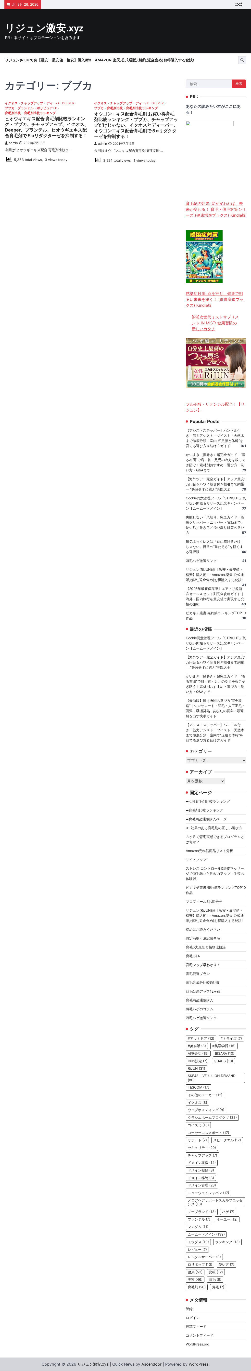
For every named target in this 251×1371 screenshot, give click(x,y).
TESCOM (198, 1087)
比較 (216, 1272)
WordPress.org (197, 1344)
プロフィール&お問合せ (204, 901)
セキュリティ (202, 1148)
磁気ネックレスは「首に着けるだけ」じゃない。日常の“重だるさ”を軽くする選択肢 (215, 546)
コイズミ (198, 1125)
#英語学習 (224, 1046)
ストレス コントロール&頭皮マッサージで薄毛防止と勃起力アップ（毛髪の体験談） (215, 873)
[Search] (242, 60)
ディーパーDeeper (60, 103)
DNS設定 (197, 1061)
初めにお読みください (203, 929)
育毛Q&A (193, 956)
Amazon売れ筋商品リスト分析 (209, 851)
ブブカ (9, 108)
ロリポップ (200, 1264)
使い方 (226, 1264)
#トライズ (231, 1038)
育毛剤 (197, 1287)
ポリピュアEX (47, 108)
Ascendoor (151, 1364)
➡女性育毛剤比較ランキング (208, 801)
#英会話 (197, 1046)
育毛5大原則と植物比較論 (206, 947)
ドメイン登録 (201, 1170)
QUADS (223, 1061)
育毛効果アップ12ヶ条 (203, 991)
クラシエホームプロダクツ (212, 1117)
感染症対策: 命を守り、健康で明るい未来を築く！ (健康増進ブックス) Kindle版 (214, 299)
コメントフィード (199, 1335)
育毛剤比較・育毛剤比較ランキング (30, 113)
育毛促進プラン (198, 974)
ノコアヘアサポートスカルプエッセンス (215, 1202)
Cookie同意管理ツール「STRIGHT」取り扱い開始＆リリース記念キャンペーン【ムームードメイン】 (216, 503)
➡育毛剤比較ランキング (204, 810)
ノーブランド (202, 1212)
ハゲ (228, 1212)
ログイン (193, 1318)
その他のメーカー (205, 1095)
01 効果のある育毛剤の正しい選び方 (214, 828)
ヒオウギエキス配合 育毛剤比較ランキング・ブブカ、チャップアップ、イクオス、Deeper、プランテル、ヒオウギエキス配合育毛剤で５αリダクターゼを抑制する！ (47, 127)
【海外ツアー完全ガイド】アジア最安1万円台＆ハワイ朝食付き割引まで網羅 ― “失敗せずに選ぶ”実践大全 (216, 484)
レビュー (197, 1249)
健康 (195, 1272)
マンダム (198, 1227)
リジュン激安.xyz (44, 28)
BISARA (224, 1053)
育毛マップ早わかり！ (203, 965)
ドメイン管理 (202, 1185)
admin (13, 143)
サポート (197, 1140)
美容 (195, 1279)
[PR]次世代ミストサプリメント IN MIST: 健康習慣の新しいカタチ (215, 323)
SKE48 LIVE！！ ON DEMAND (212, 1078)
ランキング (227, 1242)
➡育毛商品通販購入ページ (206, 819)
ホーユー (227, 1219)
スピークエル (227, 1140)
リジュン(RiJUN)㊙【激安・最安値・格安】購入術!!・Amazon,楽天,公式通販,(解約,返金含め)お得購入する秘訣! (99, 60)
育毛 (215, 1279)
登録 (189, 1309)
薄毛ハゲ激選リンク (201, 561)
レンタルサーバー (204, 1257)
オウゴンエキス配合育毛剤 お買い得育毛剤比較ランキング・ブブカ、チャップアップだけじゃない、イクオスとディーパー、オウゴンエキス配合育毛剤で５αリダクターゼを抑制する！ (136, 125)
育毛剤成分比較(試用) (202, 982)
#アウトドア (201, 1038)
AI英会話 (198, 1053)
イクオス (11, 103)
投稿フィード (196, 1326)
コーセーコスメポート (208, 1133)
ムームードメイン (206, 1234)
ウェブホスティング (206, 1110)
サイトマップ (196, 859)
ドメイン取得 (202, 1163)
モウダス (198, 1242)
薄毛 (218, 1287)
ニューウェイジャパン (208, 1193)
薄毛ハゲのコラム (199, 1009)
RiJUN (196, 1068)
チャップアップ (32, 103)
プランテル (26, 108)
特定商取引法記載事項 (203, 938)
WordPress (199, 1364)
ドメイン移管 (201, 1178)
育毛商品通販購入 (199, 1000)
